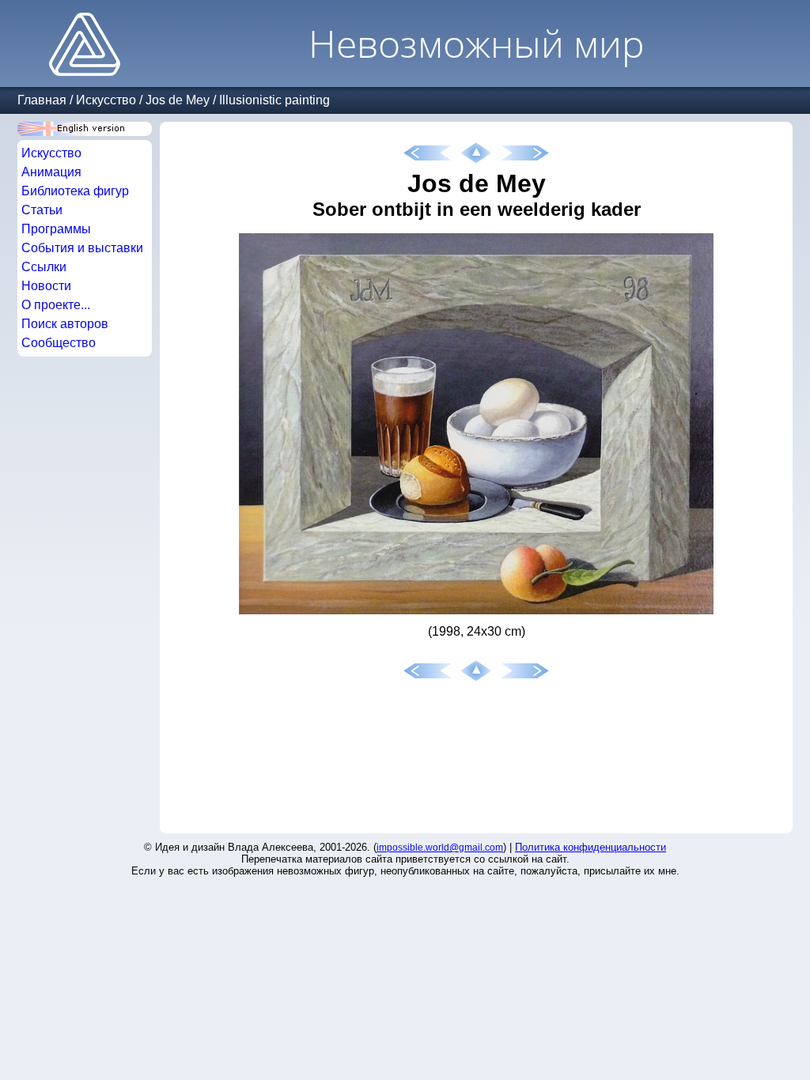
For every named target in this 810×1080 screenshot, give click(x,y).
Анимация (51, 172)
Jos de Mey (178, 100)
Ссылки (43, 267)
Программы (56, 229)
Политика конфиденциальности (590, 847)
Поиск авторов (64, 323)
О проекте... (55, 305)
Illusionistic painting (274, 100)
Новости (46, 286)
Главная (41, 100)
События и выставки (82, 248)
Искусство (106, 100)
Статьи (41, 210)
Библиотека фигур (75, 191)
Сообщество (58, 342)
